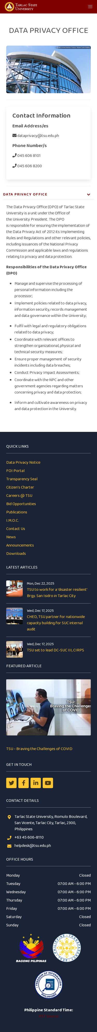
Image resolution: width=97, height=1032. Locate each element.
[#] (48, 783)
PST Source (48, 1016)
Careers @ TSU (19, 495)
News (11, 537)
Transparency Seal (22, 479)
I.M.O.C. (12, 520)
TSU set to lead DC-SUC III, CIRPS (55, 650)
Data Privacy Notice (23, 462)
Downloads (16, 553)
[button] (90, 6)
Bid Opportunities (21, 504)
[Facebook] (23, 783)
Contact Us (15, 529)
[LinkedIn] (36, 783)
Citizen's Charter (20, 487)
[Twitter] (11, 783)
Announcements (20, 545)
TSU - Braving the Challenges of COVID (39, 749)
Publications (16, 512)
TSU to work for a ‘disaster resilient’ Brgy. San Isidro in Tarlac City (57, 592)
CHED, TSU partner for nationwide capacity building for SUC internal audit (56, 623)
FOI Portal (15, 471)
